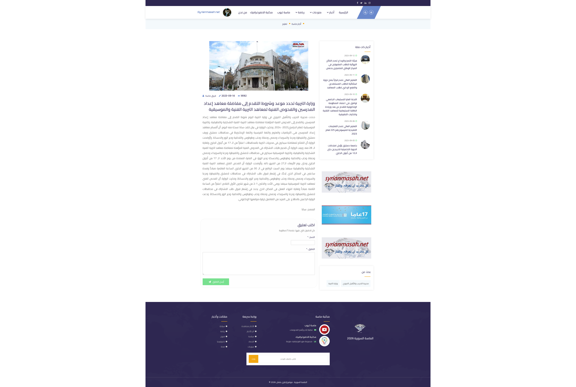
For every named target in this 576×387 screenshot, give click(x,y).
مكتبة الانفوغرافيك (261, 12)
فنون (222, 336)
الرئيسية (343, 12)
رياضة (300, 12)
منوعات (316, 12)
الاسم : (311, 237)
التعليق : (310, 249)
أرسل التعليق (218, 282)
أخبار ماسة (296, 24)
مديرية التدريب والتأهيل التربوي (356, 283)
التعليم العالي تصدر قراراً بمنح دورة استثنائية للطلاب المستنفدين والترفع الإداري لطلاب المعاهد (340, 84)
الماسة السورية (300, 382)
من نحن (242, 12)
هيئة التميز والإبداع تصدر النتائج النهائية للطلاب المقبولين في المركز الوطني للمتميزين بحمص (341, 64)
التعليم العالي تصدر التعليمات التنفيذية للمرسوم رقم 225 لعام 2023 (341, 130)
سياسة (251, 336)
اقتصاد (251, 342)
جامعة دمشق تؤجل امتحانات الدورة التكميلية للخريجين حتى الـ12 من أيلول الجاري (342, 149)
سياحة (222, 326)
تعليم (284, 24)
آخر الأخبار (250, 331)
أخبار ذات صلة (362, 47)
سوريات (251, 347)
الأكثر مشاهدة (248, 326)
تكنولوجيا (221, 342)
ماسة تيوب (283, 12)
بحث (253, 359)
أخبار (331, 12)
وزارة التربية (333, 283)
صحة (223, 347)
